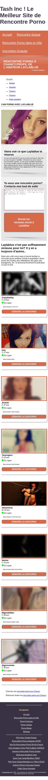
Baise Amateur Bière (8, 359)
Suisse (12, 83)
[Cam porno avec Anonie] (24, 400)
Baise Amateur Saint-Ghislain (11, 412)
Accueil (7, 34)
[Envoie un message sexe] (24, 144)
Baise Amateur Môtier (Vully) (11, 622)
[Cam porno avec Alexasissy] (24, 505)
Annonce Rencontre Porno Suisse (26, 751)
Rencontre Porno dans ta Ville (22, 42)
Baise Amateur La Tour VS (10, 306)
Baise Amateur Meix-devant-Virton (12, 569)
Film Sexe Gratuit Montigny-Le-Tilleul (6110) (26, 762)
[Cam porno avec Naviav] (24, 557)
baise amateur (15, 99)
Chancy (12, 91)
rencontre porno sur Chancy (28, 691)
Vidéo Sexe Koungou (26, 769)
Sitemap (26, 732)
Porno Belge (26, 728)
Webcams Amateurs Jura (26, 755)
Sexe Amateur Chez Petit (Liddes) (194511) (26, 748)
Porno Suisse (26, 725)
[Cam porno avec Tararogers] (24, 452)
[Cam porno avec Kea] (24, 347)
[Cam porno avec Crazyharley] (24, 295)
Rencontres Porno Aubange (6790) (26, 741)
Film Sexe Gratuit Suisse (26, 738)
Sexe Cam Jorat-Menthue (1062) (26, 758)
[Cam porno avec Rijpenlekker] (24, 610)
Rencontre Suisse (28, 34)
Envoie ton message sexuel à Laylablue (24, 222)
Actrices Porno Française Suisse (26, 765)
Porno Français (26, 721)
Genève (12, 87)
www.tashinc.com (8, 772)
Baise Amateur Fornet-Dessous (12, 517)
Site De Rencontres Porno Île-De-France (26, 745)
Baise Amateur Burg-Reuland (11, 464)
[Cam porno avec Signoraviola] (24, 662)
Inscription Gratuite (14, 51)
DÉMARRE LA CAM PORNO (24, 311)
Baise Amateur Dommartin (10, 674)
